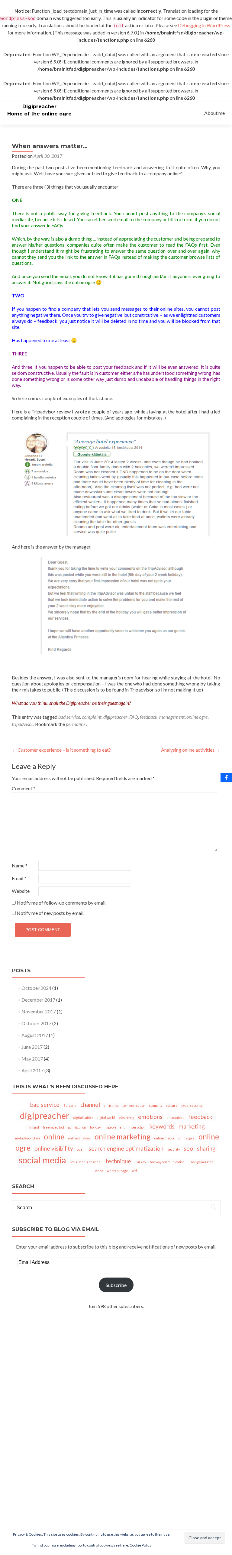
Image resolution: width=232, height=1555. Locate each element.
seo (188, 1148)
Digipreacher (39, 106)
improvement (115, 1127)
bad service (69, 717)
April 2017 (32, 1070)
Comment (23, 788)
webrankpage (117, 1171)
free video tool (53, 1127)
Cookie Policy (140, 1545)
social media (42, 1160)
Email (19, 878)
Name (19, 865)
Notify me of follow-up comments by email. (61, 902)
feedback (148, 717)
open (81, 1149)
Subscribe (116, 1285)
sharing (206, 1148)
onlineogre (186, 1138)
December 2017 (38, 1000)
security (173, 1149)
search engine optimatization (126, 1148)
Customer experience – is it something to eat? (61, 750)
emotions (150, 1116)
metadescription (27, 1138)
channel (90, 1104)
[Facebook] (226, 777)
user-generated (201, 1162)
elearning (126, 1117)
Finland (33, 1127)
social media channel (86, 1162)
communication (134, 1105)
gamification (77, 1127)
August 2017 (34, 1035)
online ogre (197, 717)
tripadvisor (22, 724)
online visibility (53, 1148)
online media (164, 1138)
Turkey (140, 1162)
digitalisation (83, 1117)
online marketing (122, 1136)
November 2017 (38, 1011)
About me (214, 113)
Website (21, 891)
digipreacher (115, 717)
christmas (111, 1105)
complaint (92, 717)
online (54, 1136)
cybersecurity (192, 1105)
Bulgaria (69, 1105)
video (99, 1171)
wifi (134, 1171)
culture (172, 1105)
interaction (137, 1127)
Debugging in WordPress (204, 25)
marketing (192, 1126)
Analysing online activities (190, 750)
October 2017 (36, 1023)
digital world (106, 1117)
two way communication (167, 1162)
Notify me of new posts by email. (50, 913)
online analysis (79, 1138)
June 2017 (32, 1047)
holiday (95, 1127)
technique (118, 1161)
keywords (162, 1126)
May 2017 (32, 1058)
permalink (76, 724)
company (155, 1105)
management (172, 717)
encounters (175, 1117)
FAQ (133, 717)
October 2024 (36, 988)
